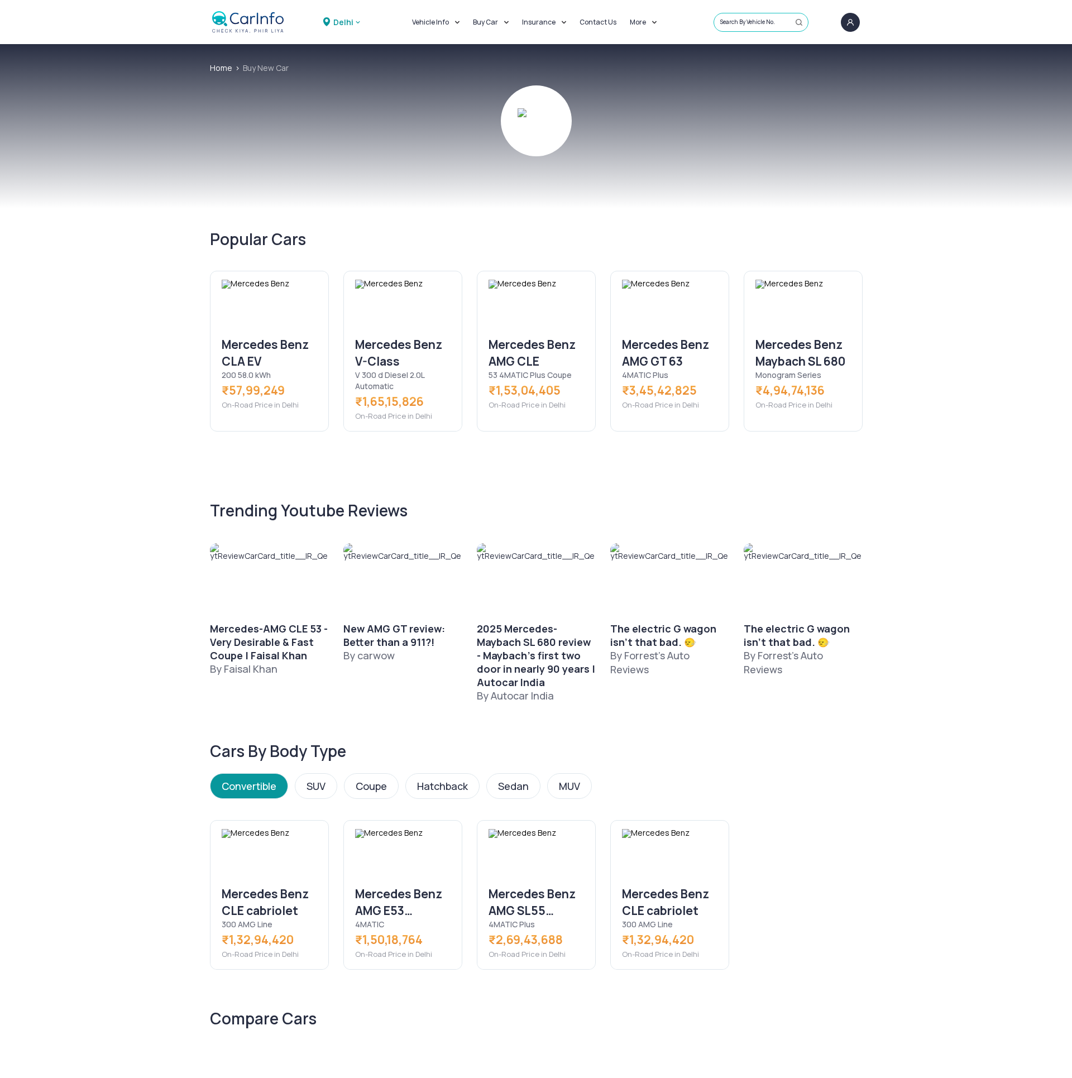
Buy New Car (266, 68)
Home (221, 68)
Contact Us (598, 22)
